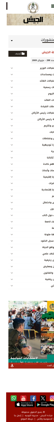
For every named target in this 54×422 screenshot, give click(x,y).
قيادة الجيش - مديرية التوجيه (32, 416)
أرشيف (12, 54)
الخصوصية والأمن (38, 419)
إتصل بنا (11, 416)
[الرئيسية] (27, 8)
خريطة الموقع (21, 419)
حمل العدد (45, 366)
